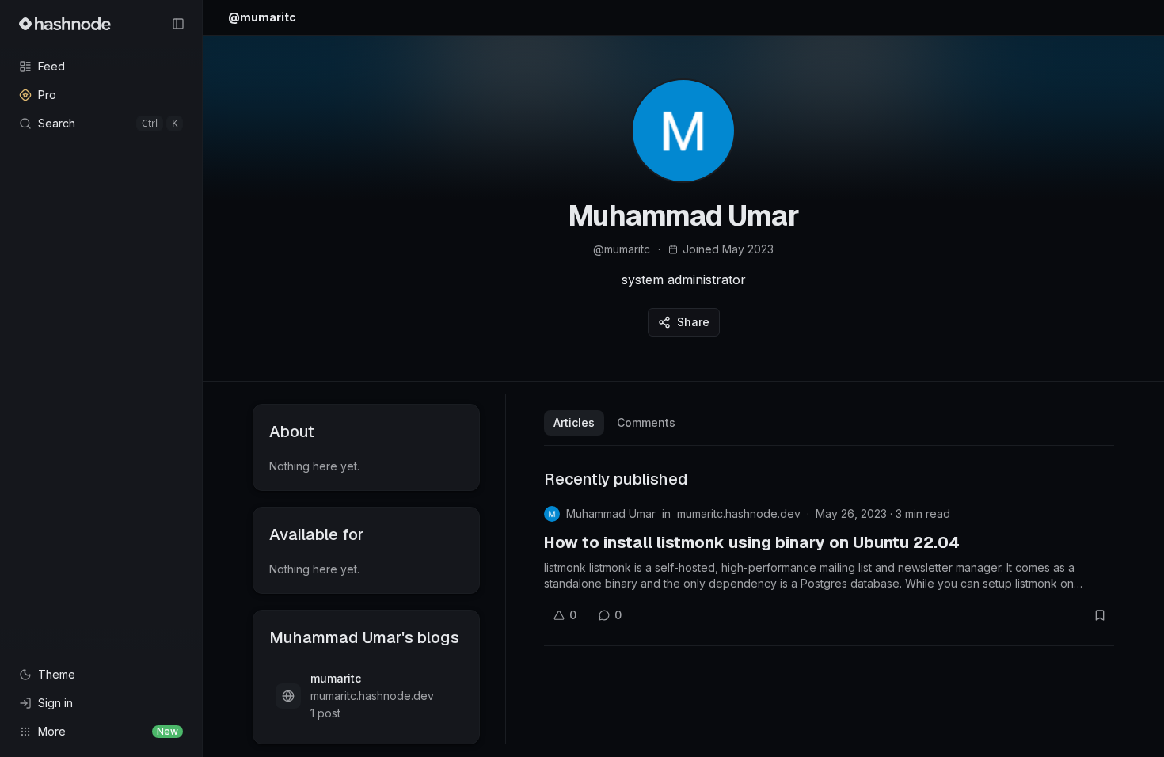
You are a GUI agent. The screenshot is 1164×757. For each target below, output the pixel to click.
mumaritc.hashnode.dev (739, 513)
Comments (646, 422)
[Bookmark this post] (1100, 615)
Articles (574, 422)
